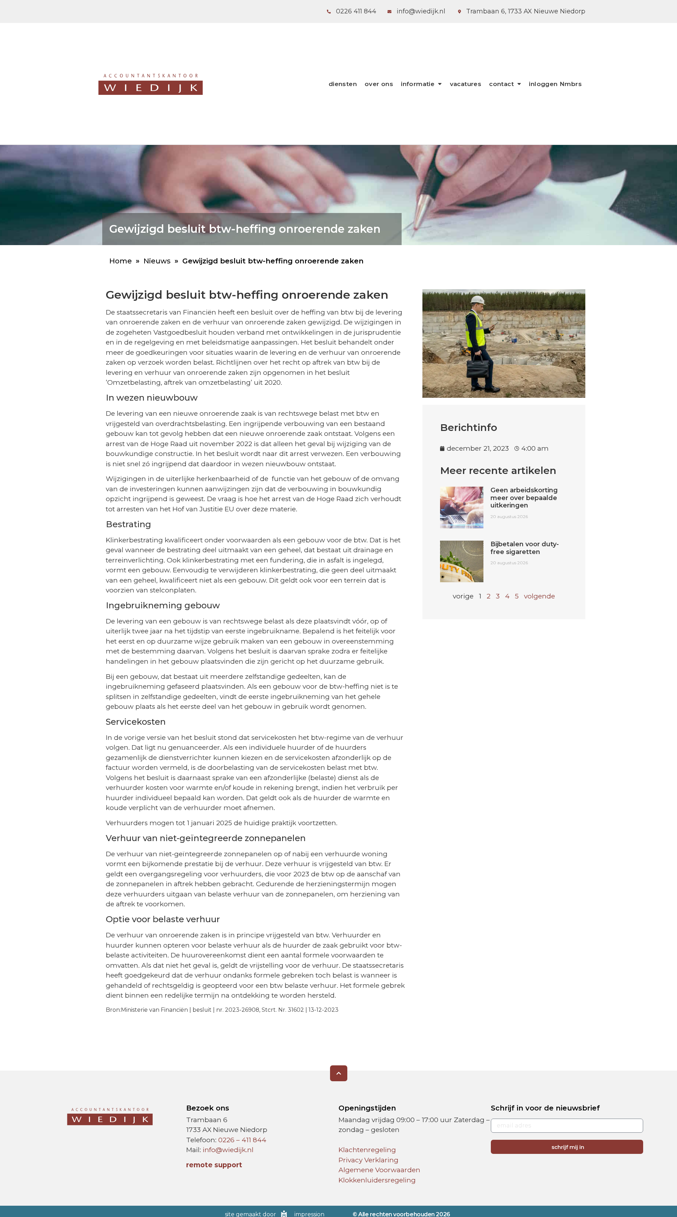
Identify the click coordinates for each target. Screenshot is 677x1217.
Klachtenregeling (367, 1150)
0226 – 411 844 (242, 1140)
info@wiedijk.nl (228, 1150)
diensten (343, 83)
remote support (214, 1165)
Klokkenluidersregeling (377, 1180)
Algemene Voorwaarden (379, 1170)
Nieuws (157, 261)
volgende (539, 596)
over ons (379, 83)
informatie (417, 83)
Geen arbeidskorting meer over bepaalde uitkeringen (524, 497)
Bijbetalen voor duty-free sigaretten (524, 548)
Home (120, 261)
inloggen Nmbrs (555, 83)
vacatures (466, 83)
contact (501, 83)
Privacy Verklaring (368, 1160)
